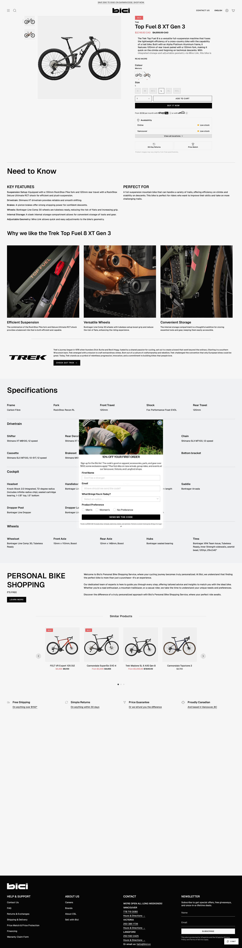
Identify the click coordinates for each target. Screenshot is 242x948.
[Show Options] (157, 499)
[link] (121, 437)
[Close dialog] (160, 423)
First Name (88, 472)
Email (85, 483)
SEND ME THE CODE (121, 517)
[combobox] (120, 499)
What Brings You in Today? (96, 494)
